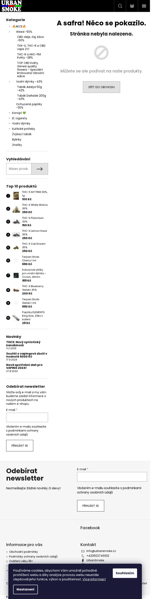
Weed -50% (24, 32)
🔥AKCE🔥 (19, 26)
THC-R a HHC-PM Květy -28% (29, 56)
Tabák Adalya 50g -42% (29, 88)
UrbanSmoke (95, 560)
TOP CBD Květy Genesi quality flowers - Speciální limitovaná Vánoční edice (30, 69)
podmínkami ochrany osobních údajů (22, 433)
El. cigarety (19, 118)
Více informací (94, 579)
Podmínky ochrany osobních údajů (33, 557)
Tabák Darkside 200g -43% (31, 97)
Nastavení (25, 589)
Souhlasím (125, 573)
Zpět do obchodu (101, 87)
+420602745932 (97, 556)
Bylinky (16, 139)
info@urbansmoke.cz (101, 551)
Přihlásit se (20, 446)
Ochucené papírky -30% (29, 106)
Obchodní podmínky (23, 552)
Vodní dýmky (21, 123)
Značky (17, 145)
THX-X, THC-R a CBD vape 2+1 (31, 47)
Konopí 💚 (19, 113)
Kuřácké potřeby (23, 129)
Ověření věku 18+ (21, 561)
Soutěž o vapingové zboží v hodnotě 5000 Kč (26, 355)
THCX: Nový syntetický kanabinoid (23, 344)
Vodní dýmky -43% (29, 82)
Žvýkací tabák (21, 134)
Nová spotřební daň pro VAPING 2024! (24, 366)
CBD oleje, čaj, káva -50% (30, 38)
